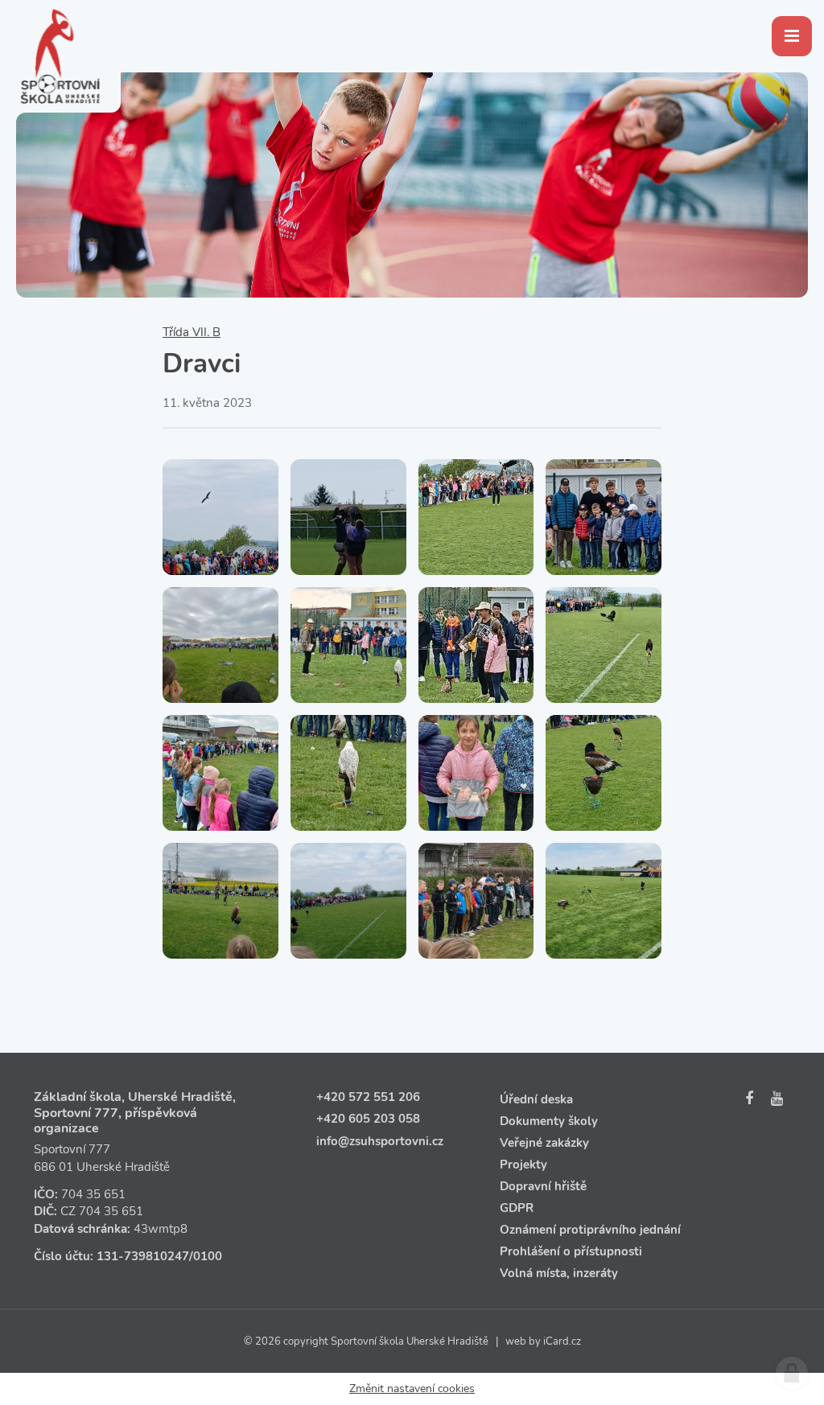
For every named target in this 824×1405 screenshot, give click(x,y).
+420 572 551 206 (368, 1097)
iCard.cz (562, 1341)
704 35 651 (93, 1194)
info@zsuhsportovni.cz (379, 1141)
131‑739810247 (143, 1256)
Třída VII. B (191, 332)
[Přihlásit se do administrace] (792, 1373)
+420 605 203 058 (368, 1119)
